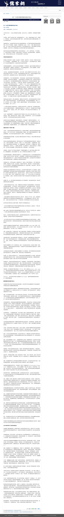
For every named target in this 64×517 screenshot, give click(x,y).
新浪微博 (31, 508)
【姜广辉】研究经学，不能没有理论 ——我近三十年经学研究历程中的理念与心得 (19, 511)
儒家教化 (20, 7)
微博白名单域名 (10, 515)
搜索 (60, 10)
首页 (4, 7)
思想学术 (7, 7)
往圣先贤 (7, 13)
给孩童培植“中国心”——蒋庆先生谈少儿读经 (14, 510)
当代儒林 (29, 7)
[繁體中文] (59, 1)
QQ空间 (37, 508)
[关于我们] (59, 2)
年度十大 (33, 7)
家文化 (37, 7)
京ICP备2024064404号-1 (38, 515)
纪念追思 (41, 7)
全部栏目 (45, 7)
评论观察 (25, 7)
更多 (39, 508)
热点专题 (16, 7)
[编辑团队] (59, 4)
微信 (34, 508)
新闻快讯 (12, 7)
